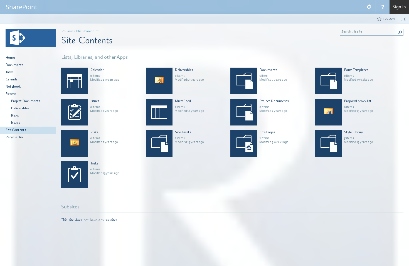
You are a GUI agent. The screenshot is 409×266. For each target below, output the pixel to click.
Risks (94, 132)
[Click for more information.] (137, 70)
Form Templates (356, 70)
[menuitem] (369, 7)
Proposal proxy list (357, 101)
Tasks (94, 163)
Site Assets (183, 132)
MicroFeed (183, 101)
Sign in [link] (399, 6)
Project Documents (274, 101)
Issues (94, 101)
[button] (400, 32)
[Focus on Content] (403, 19)
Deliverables (184, 70)
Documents (268, 70)
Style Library (353, 132)
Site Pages (267, 132)
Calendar (97, 70)
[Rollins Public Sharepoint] (31, 38)
